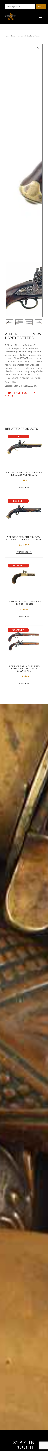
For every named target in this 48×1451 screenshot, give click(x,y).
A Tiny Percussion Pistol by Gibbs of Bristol (24, 602)
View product (24, 487)
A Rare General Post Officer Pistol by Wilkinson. (24, 473)
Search (41, 6)
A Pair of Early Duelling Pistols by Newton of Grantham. (24, 668)
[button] (38, 48)
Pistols (13, 36)
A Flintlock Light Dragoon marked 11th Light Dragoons (24, 538)
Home (7, 36)
